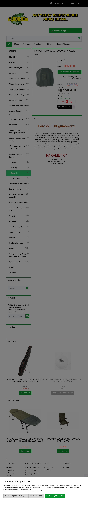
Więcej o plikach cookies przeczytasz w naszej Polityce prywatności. (23, 491)
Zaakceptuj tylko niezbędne (16, 495)
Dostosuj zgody (36, 495)
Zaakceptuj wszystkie (54, 495)
